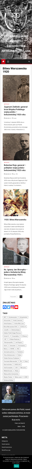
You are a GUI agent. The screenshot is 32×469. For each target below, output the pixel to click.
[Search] (29, 61)
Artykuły (6, 104)
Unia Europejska (8, 367)
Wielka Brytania (8, 370)
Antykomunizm (13, 317)
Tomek (14, 118)
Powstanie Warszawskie (10, 361)
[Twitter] (8, 307)
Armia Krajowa (8, 323)
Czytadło (6, 330)
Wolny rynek (18, 377)
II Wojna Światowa (14, 339)
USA (16, 367)
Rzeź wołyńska (8, 364)
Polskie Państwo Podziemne (11, 358)
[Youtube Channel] (16, 307)
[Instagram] (12, 307)
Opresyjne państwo (9, 352)
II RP (5, 339)
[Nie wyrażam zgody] (30, 462)
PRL (21, 361)
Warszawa (23, 367)
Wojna (16, 370)
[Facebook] (4, 307)
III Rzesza (24, 336)
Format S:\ (6, 336)
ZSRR (25, 377)
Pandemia (20, 352)
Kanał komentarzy (7, 447)
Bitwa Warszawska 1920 (10, 326)
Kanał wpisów (6, 444)
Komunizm (12, 345)
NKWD (12, 348)
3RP (5, 317)
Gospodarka (15, 336)
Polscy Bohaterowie (9, 355)
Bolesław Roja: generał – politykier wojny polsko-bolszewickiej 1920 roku (15, 167)
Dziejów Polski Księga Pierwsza (12, 333)
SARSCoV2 (17, 364)
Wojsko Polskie (8, 377)
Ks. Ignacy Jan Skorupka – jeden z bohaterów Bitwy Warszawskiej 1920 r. (15, 272)
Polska (19, 355)
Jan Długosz (18, 342)
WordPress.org (6, 450)
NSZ (18, 348)
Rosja (26, 361)
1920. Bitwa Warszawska (15, 220)
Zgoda (16, 466)
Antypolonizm (23, 317)
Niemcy (6, 348)
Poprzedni (13, 296)
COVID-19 (23, 326)
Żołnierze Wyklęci (9, 380)
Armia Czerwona (17, 320)
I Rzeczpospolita (8, 342)
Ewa (14, 174)
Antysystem (7, 320)
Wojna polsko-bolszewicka (11, 374)
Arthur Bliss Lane (19, 323)
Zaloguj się (5, 441)
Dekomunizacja (15, 330)
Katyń (5, 345)
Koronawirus (21, 345)
